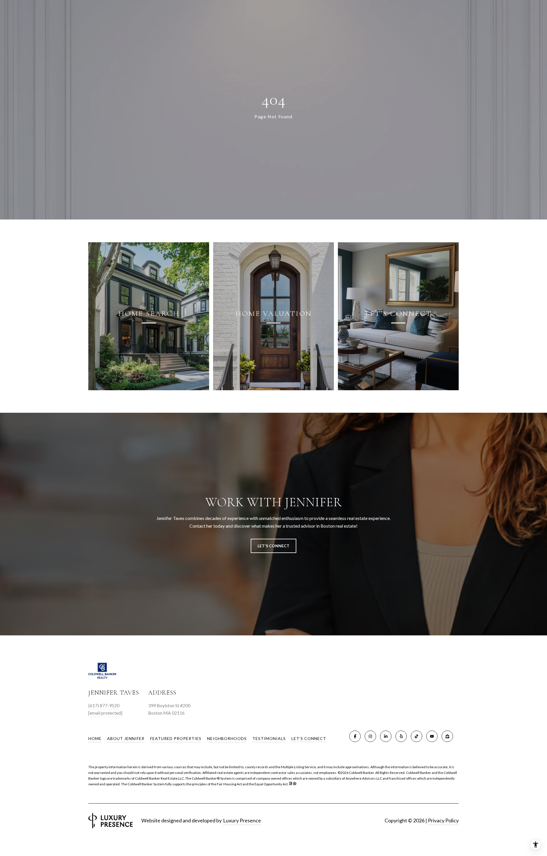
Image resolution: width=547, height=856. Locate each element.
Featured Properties (175, 738)
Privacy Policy (443, 820)
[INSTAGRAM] (370, 736)
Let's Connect (308, 738)
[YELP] (401, 736)
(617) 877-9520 (103, 705)
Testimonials (269, 738)
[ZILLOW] (447, 736)
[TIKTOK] (416, 736)
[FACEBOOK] (355, 736)
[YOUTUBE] (432, 736)
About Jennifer (125, 738)
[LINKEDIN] (385, 736)
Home (94, 738)
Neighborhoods (227, 738)
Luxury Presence (242, 820)
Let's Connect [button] (273, 545)
